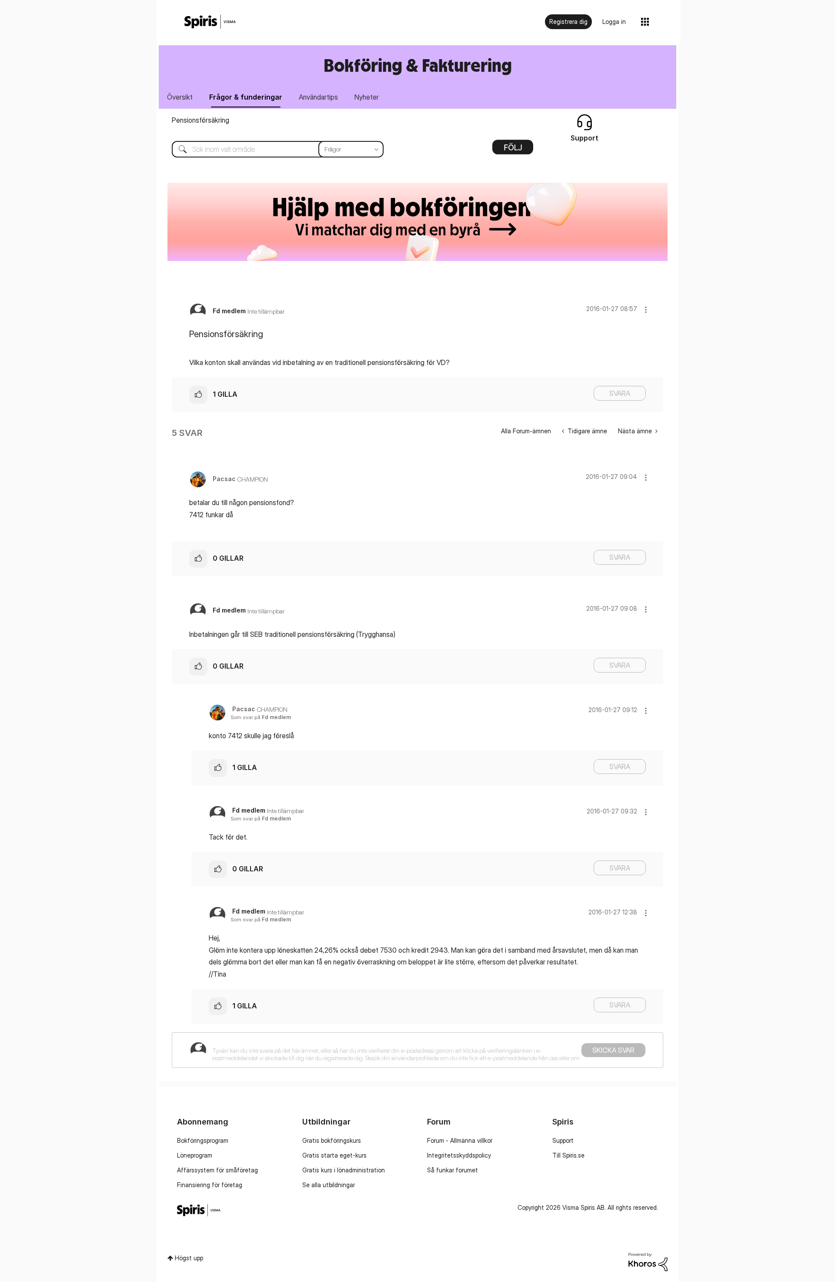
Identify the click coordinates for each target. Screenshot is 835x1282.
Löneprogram (194, 1155)
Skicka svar (613, 1050)
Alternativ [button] (512, 150)
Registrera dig (568, 21)
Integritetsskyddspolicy (459, 1155)
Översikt (180, 97)
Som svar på (260, 717)
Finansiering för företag (209, 1184)
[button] (646, 309)
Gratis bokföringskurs (331, 1140)
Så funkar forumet (452, 1170)
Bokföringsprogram (202, 1140)
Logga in (614, 21)
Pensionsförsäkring (200, 120)
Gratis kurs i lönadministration (343, 1170)
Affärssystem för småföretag (217, 1170)
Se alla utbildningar (328, 1184)
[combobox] (271, 149)
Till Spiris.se (568, 1155)
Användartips (318, 97)
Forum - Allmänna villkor (459, 1140)
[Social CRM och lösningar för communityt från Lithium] (648, 1261)
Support (563, 1140)
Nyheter (366, 97)
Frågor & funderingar (245, 97)
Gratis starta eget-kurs (334, 1155)
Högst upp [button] (189, 1258)
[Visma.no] (210, 22)
